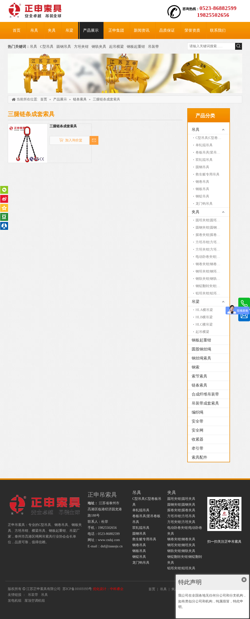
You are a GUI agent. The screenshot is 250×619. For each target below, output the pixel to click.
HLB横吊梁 (204, 317)
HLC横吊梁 (204, 324)
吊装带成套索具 (205, 403)
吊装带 (153, 46)
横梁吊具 (38, 530)
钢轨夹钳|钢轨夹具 (210, 278)
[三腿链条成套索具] (27, 143)
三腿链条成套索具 (63, 126)
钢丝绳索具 (201, 358)
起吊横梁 (116, 46)
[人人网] (4, 226)
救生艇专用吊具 (207, 174)
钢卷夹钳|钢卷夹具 (210, 264)
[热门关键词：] (238, 46)
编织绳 (197, 412)
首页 (151, 589)
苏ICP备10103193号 (77, 589)
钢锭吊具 (202, 196)
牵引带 (197, 448)
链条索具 (199, 385)
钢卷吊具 (202, 182)
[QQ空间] (4, 208)
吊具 (33, 46)
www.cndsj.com (109, 540)
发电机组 (14, 600)
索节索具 (199, 376)
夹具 (195, 212)
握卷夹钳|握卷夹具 (210, 235)
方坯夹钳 (81, 46)
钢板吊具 (202, 189)
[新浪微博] (4, 199)
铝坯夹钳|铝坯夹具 (210, 293)
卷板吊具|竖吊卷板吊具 (212, 152)
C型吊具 (47, 46)
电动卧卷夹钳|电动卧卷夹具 (212, 257)
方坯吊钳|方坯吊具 (210, 242)
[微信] (4, 190)
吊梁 (195, 302)
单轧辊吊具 (204, 145)
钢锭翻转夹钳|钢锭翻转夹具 (212, 286)
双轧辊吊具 (204, 160)
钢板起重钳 (136, 46)
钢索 (195, 367)
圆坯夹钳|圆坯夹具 (210, 220)
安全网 (197, 430)
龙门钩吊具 (204, 203)
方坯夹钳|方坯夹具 (210, 249)
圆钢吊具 (63, 46)
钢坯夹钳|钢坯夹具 (210, 271)
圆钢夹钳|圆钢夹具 (210, 227)
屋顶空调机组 (34, 600)
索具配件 (199, 457)
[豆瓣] (4, 217)
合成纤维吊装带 (205, 394)
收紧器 (197, 439)
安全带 (197, 421)
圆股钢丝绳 (201, 349)
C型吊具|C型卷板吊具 (212, 138)
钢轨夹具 (99, 46)
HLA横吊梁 (204, 310)
